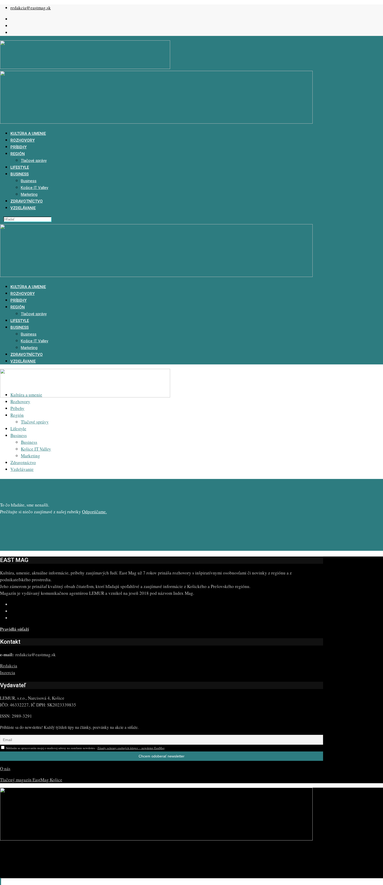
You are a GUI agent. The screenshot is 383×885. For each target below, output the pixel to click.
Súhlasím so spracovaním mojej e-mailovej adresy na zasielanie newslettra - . (85, 748)
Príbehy (18, 147)
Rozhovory (22, 140)
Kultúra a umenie (28, 133)
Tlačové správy (34, 160)
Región (17, 153)
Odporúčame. (94, 512)
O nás (5, 769)
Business (19, 174)
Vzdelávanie (23, 208)
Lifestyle (19, 167)
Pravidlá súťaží (14, 629)
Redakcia (8, 666)
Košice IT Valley (34, 187)
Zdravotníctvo (26, 201)
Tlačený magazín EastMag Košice (31, 780)
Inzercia (7, 672)
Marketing (29, 194)
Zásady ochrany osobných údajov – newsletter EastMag (131, 748)
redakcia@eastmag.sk (30, 8)
